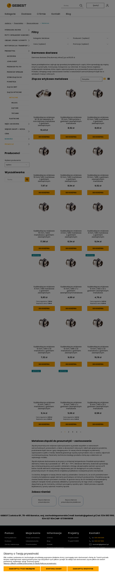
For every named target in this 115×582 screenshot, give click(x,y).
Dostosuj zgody (54, 569)
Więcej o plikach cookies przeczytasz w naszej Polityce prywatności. (30, 563)
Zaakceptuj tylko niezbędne (22, 569)
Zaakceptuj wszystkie (83, 569)
